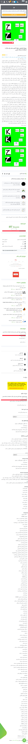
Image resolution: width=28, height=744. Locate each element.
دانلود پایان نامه (24, 617)
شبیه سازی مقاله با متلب (22, 669)
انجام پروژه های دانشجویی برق (21, 550)
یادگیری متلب (24, 734)
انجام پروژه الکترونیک (23, 536)
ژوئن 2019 (25, 506)
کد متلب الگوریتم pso (23, 683)
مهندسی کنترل (24, 717)
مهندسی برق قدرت (23, 709)
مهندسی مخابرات (24, 719)
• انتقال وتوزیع (24, 514)
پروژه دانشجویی (24, 583)
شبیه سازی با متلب (23, 657)
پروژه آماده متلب (24, 427)
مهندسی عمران (24, 713)
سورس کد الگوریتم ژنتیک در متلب (21, 647)
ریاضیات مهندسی (24, 637)
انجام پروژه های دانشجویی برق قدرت (20, 555)
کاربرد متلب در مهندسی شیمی (21, 679)
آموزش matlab (24, 516)
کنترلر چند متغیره (24, 693)
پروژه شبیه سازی (24, 587)
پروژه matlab (24, 577)
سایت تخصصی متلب (23, 641)
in (4, 174)
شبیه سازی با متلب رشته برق (21, 659)
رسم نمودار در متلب (23, 635)
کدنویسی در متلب (24, 685)
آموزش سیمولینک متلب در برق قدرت (20, 522)
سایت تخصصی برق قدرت (22, 639)
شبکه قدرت (25, 655)
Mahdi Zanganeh (24, 479)
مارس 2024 (25, 492)
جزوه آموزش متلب (23, 609)
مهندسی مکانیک (24, 721)
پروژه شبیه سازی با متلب (22, 589)
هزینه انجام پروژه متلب (23, 730)
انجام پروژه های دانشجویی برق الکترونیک (19, 553)
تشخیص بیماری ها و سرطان (22, 603)
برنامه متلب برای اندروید (22, 561)
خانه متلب (25, 613)
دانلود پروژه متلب (24, 619)
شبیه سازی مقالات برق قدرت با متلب (20, 667)
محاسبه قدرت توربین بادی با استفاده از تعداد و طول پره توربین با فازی (12, 316)
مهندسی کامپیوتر (24, 715)
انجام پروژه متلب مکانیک (22, 544)
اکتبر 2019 (25, 500)
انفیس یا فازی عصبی (23, 559)
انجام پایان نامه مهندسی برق (22, 534)
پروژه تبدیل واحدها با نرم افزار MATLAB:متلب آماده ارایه (12, 298)
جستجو (26, 453)
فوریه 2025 (25, 490)
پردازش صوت (24, 575)
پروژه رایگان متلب (24, 585)
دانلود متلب (25, 623)
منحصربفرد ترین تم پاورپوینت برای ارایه (15, 321)
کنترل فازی (25, 689)
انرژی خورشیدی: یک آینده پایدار (21, 431)
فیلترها (25, 675)
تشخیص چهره (24, 605)
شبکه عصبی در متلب (23, 653)
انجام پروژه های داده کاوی (22, 546)
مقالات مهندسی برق (23, 707)
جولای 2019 (25, 504)
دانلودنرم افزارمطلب (23, 627)
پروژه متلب (25, 425)
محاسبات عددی (24, 701)
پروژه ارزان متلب (24, 581)
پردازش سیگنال (24, 573)
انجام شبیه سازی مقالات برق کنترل (20, 557)
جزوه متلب (25, 611)
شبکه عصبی (25, 649)
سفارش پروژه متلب (23, 645)
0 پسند (10, 42)
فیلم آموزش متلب (23, 677)
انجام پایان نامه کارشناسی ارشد (21, 532)
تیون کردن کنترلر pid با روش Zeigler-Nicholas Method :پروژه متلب (12, 304)
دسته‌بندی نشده (24, 631)
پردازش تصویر (4, 246)
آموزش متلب (24, 524)
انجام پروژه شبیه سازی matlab (21, 540)
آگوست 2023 (24, 496)
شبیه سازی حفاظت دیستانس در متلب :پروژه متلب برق (12, 443)
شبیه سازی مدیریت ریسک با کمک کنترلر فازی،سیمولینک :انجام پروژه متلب (14, 287)
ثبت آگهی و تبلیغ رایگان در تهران (21, 423)
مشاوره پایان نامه (24, 705)
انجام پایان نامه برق (23, 530)
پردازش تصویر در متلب (23, 571)
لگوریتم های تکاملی (23, 695)
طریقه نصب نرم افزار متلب (22, 673)
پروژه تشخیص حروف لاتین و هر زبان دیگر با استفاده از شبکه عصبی (15, 49)
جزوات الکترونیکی (24, 607)
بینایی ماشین (24, 565)
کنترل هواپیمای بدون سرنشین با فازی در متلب (13, 448)
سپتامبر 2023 (24, 494)
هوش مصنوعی (24, 732)
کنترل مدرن (25, 691)
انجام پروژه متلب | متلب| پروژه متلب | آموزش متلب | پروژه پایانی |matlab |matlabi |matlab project (13, 310)
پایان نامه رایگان (24, 567)
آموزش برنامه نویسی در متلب (21, 518)
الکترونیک (25, 526)
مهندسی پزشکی (24, 711)
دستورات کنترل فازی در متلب (16, 439)
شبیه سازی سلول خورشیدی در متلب (20, 663)
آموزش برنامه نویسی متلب (22, 520)
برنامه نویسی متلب (23, 563)
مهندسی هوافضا (24, 723)
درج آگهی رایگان (14, 15)
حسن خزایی (26, 476)
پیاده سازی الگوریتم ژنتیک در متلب (20, 601)
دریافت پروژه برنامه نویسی (22, 629)
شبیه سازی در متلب (23, 661)
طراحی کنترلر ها (24, 671)
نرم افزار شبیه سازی (23, 725)
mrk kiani (26, 474)
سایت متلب (25, 643)
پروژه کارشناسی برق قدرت (22, 591)
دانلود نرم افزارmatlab (23, 625)
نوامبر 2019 (25, 498)
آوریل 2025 (25, 488)
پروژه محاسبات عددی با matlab (21, 597)
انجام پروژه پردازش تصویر (22, 538)
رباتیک (26, 633)
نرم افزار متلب (24, 727)
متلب (26, 697)
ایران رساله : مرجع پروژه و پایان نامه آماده (19, 429)
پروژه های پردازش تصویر (22, 599)
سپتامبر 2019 (24, 502)
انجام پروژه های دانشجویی (22, 548)
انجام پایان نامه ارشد (23, 528)
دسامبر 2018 (24, 508)
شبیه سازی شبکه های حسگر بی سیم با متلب (18, 665)
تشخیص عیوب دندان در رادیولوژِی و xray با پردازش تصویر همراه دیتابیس (13, 293)
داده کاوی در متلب (23, 615)
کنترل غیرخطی (24, 687)
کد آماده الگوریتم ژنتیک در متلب (21, 681)
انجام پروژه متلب (10, 246)
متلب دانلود (25, 699)
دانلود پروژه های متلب (23, 621)
